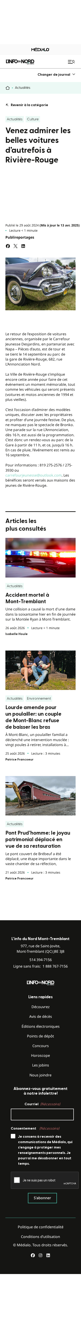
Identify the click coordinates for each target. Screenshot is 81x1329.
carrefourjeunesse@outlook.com (33, 475)
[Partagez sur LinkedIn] (23, 246)
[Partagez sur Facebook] (7, 246)
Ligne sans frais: (40, 966)
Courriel (42, 1104)
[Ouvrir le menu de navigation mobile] (72, 62)
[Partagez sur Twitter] (15, 246)
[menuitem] (57, 74)
